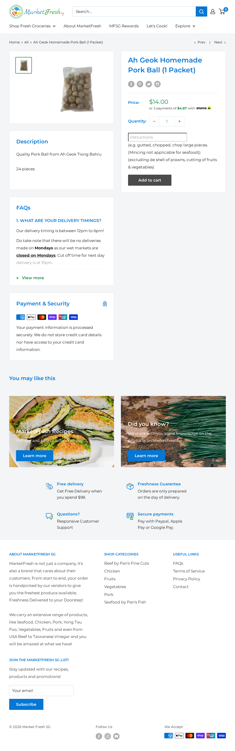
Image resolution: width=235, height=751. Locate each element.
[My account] (212, 11)
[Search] (201, 11)
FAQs (178, 563)
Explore (182, 26)
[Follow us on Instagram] (107, 736)
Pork (108, 594)
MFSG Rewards (124, 26)
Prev (201, 42)
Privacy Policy (186, 579)
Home (14, 42)
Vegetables (115, 586)
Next (218, 42)
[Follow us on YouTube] (116, 736)
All (26, 42)
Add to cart (149, 180)
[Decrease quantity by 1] (154, 121)
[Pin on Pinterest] (140, 84)
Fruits (109, 579)
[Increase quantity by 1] (179, 121)
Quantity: (137, 121)
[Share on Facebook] (131, 84)
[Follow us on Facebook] (99, 736)
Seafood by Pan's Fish (125, 602)
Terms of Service (189, 571)
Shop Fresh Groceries (29, 26)
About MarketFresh (82, 26)
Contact (181, 586)
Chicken (112, 571)
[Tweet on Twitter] (148, 84)
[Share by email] (157, 84)
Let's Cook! (157, 26)
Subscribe (26, 704)
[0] (222, 11)
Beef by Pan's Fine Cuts (126, 563)
